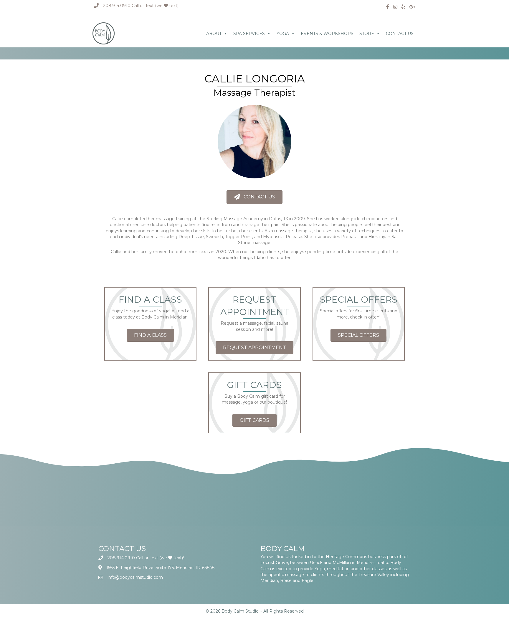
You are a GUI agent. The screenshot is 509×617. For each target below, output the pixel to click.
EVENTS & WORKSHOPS (327, 33)
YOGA (283, 33)
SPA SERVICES (249, 33)
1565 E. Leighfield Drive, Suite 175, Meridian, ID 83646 (160, 567)
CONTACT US (400, 33)
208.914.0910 (116, 5)
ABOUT (214, 33)
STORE (366, 33)
